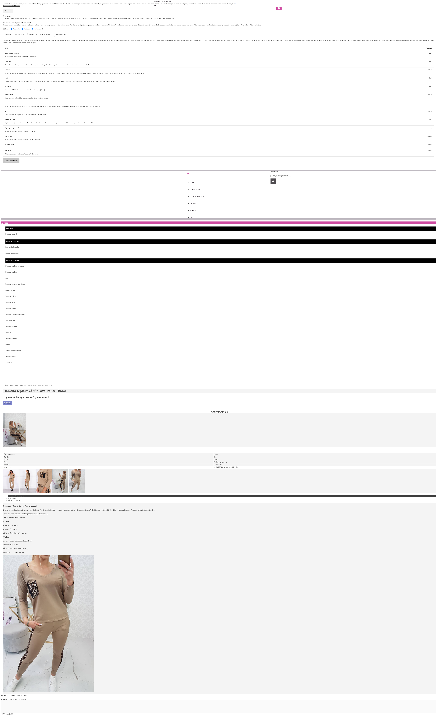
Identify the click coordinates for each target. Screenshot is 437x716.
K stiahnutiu (12, 498)
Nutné (7, 29)
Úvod (6, 385)
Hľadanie (274, 172)
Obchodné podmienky (197, 196)
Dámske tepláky (11, 272)
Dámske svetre (11, 302)
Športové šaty (10, 290)
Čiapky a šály (10, 320)
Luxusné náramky (12, 247)
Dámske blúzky (11, 338)
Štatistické (27, 29)
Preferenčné (16, 29)
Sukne (7, 344)
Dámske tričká (10, 296)
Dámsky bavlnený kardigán (15, 314)
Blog (191, 217)
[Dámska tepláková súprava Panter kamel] (14, 446)
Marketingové (38, 29)
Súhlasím (17, 6)
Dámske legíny (10, 356)
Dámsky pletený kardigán (15, 284)
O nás (192, 182)
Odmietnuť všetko (8, 6)
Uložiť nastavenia (11, 161)
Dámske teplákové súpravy (15, 266)
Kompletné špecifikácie (16, 496)
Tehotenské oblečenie (13, 350)
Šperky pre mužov (12, 253)
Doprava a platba (195, 189)
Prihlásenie (157, 1)
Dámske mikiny (11, 326)
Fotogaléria (193, 203)
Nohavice (8, 332)
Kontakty (193, 210)
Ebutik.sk (8, 362)
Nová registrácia (166, 1)
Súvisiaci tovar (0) (14, 500)
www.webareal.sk (22, 695)
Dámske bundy (11, 308)
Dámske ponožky (11, 234)
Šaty (7, 278)
